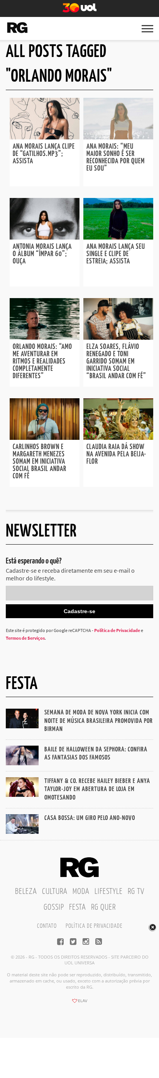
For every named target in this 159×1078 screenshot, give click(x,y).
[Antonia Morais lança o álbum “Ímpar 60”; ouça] (45, 237)
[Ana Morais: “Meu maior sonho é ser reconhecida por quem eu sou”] (118, 137)
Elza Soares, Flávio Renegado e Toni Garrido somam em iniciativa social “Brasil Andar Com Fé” (116, 362)
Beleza (26, 891)
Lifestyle (109, 891)
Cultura (55, 891)
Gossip (54, 907)
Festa (77, 907)
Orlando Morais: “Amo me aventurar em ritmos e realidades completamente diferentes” (42, 362)
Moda (81, 891)
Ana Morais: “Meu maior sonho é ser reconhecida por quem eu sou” (115, 157)
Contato (47, 926)
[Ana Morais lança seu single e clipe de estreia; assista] (118, 237)
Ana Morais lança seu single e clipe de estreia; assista (115, 254)
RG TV (136, 891)
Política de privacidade (94, 926)
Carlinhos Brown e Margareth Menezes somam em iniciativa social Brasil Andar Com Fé (39, 462)
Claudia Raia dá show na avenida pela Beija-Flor (116, 454)
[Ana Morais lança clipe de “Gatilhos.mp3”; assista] (45, 137)
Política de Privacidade (117, 630)
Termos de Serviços (25, 638)
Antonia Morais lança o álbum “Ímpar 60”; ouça (42, 254)
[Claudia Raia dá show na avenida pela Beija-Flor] (118, 437)
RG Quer (103, 907)
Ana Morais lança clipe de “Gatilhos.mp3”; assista (44, 154)
